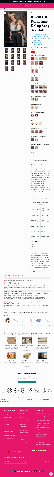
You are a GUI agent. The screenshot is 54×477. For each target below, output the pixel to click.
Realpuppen (24, 473)
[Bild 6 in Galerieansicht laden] (12, 56)
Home (5, 9)
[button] (4, 5)
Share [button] (33, 271)
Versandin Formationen (23, 425)
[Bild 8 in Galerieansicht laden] (24, 56)
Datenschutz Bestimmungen (24, 431)
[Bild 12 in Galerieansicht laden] (24, 62)
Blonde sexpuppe (9, 438)
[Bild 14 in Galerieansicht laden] (12, 68)
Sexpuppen (7, 414)
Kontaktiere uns (24, 414)
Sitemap (22, 439)
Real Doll (6, 424)
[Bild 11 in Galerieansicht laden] (18, 62)
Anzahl (32, 152)
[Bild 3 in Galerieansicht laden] (18, 50)
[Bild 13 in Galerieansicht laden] (6, 68)
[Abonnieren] (25, 461)
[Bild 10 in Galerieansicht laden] (12, 62)
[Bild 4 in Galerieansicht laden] (24, 50)
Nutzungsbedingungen (26, 436)
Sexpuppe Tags (24, 443)
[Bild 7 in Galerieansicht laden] (18, 56)
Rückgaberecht (24, 421)
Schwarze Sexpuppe (9, 435)
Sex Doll (6, 421)
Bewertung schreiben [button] (27, 382)
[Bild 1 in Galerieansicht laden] (6, 50)
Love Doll (6, 428)
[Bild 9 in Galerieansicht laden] (6, 62)
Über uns (22, 417)
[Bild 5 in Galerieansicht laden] (6, 56)
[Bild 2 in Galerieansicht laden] (12, 50)
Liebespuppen (8, 417)
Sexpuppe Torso (8, 431)
